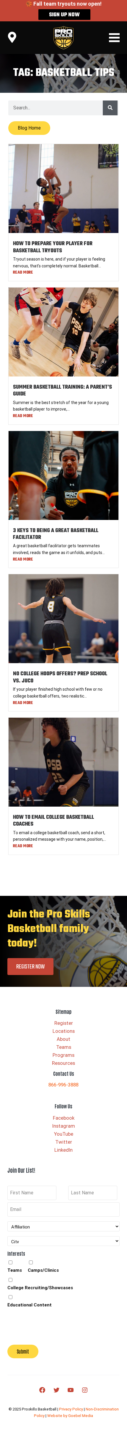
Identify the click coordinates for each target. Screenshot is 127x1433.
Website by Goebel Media (70, 1415)
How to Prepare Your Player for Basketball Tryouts (52, 247)
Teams (63, 1047)
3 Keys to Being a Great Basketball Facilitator (55, 534)
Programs (63, 1055)
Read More (23, 272)
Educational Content (29, 1305)
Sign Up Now (64, 15)
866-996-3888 (63, 1085)
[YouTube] (70, 1390)
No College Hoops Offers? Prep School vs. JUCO (60, 677)
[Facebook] (42, 1390)
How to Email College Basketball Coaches (53, 820)
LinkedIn (63, 1150)
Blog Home (29, 128)
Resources (63, 1063)
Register (63, 1023)
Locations (64, 1031)
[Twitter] (56, 1390)
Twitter (63, 1142)
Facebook (63, 1118)
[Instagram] (84, 1390)
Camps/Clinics (43, 1270)
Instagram (63, 1126)
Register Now (30, 966)
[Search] (110, 107)
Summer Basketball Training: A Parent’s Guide (62, 390)
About (63, 1039)
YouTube (63, 1134)
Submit (23, 1351)
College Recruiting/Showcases (40, 1287)
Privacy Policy (71, 1409)
